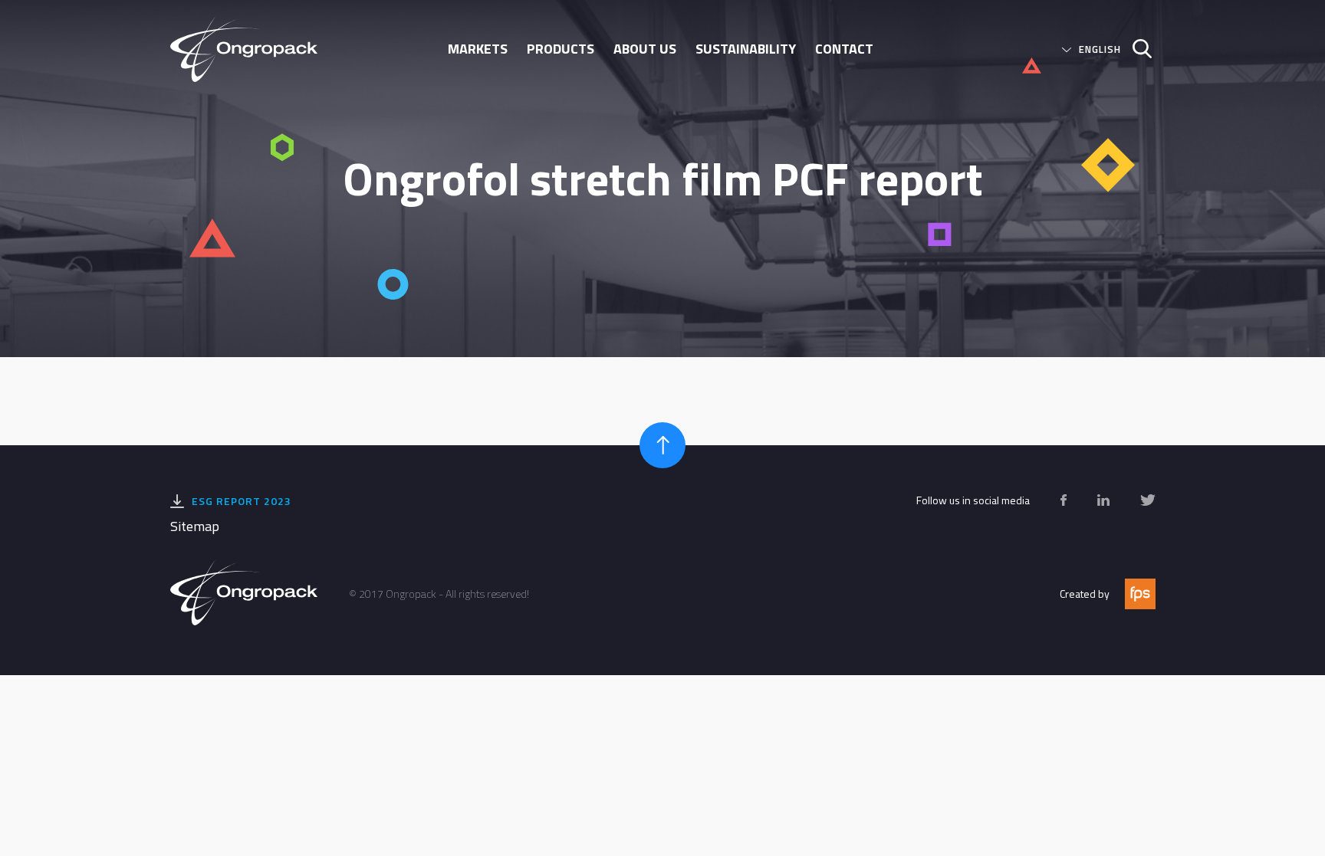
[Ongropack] (250, 48)
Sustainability (745, 48)
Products (560, 48)
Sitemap (194, 526)
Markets (478, 48)
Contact (844, 48)
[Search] (1136, 49)
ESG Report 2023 (241, 501)
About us (644, 48)
